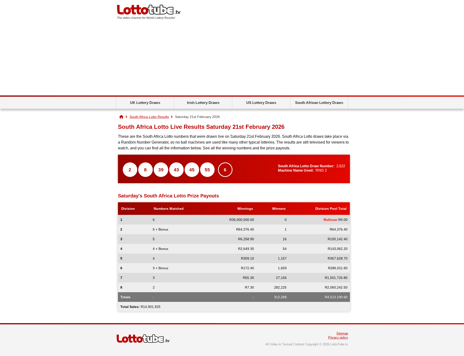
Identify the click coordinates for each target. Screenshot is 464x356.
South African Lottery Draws (319, 103)
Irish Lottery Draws (203, 103)
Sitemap (342, 333)
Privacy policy (338, 337)
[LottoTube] (121, 117)
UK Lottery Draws (145, 103)
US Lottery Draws (261, 103)
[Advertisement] (232, 59)
